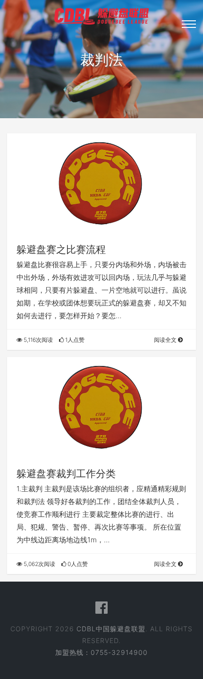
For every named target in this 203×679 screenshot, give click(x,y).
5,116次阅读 (37, 339)
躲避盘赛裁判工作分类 (66, 473)
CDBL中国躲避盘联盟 (110, 629)
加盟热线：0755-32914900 (101, 652)
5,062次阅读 (38, 563)
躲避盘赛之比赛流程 (61, 249)
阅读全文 (166, 339)
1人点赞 (74, 339)
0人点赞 (77, 563)
